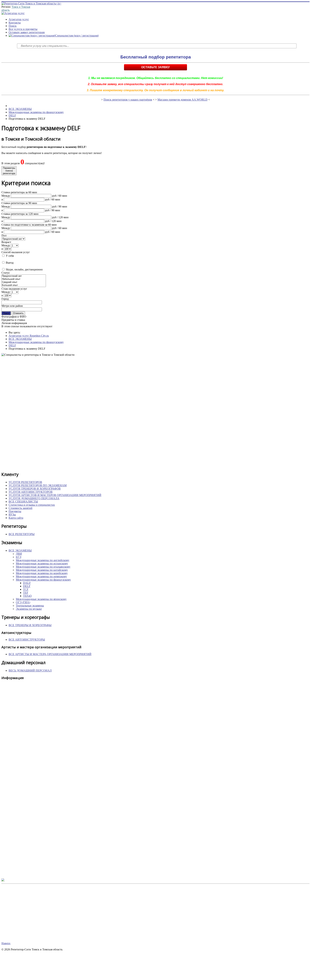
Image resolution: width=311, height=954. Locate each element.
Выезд (9, 262)
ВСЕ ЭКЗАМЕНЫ (20, 108)
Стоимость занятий (20, 508)
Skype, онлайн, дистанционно (24, 269)
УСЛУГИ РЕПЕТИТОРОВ (25, 482)
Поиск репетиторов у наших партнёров (127, 99)
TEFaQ (27, 595)
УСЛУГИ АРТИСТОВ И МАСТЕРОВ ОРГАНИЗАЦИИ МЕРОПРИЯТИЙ (55, 495)
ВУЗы (12, 514)
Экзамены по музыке (29, 608)
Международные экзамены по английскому (42, 560)
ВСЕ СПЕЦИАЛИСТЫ (23, 501)
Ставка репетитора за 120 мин (20, 213)
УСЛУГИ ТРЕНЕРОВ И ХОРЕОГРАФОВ (35, 488)
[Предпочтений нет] (24, 276)
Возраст (6, 242)
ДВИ (19, 553)
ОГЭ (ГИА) (23, 602)
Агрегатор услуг (19, 19)
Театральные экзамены (30, 605)
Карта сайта (16, 517)
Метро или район (12, 305)
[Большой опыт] (24, 285)
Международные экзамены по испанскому (42, 563)
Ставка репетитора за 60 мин (19, 192)
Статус (5, 272)
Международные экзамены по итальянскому (43, 566)
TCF (25, 589)
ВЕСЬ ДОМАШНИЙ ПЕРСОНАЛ (30, 670)
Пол (3, 235)
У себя (9, 255)
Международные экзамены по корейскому (42, 573)
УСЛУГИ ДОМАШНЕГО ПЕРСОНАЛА (34, 498)
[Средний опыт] (24, 282)
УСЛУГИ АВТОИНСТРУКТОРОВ (31, 491)
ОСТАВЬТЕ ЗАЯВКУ (155, 67)
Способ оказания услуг (15, 252)
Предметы (15, 511)
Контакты (15, 22)
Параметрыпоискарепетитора (9, 171)
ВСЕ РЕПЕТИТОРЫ (22, 534)
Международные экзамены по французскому (36, 112)
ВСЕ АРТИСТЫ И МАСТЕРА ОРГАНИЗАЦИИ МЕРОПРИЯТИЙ (50, 654)
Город (5, 298)
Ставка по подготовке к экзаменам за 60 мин (29, 224)
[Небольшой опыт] (24, 279)
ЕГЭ (18, 557)
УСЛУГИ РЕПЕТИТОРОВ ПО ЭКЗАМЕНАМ (38, 485)
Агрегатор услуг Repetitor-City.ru (29, 335)
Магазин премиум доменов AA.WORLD (182, 99)
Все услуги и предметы (23, 29)
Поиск (13, 25)
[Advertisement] (109, 414)
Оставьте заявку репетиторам (27, 32)
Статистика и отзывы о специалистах (32, 504)
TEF (25, 592)
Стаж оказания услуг (14, 288)
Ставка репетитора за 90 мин (19, 203)
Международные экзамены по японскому (41, 599)
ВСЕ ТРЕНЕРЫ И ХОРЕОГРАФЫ (30, 625)
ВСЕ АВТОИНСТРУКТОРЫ (27, 639)
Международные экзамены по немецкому (41, 576)
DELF (12, 115)
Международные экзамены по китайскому (42, 569)
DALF (27, 582)
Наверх (5, 943)
